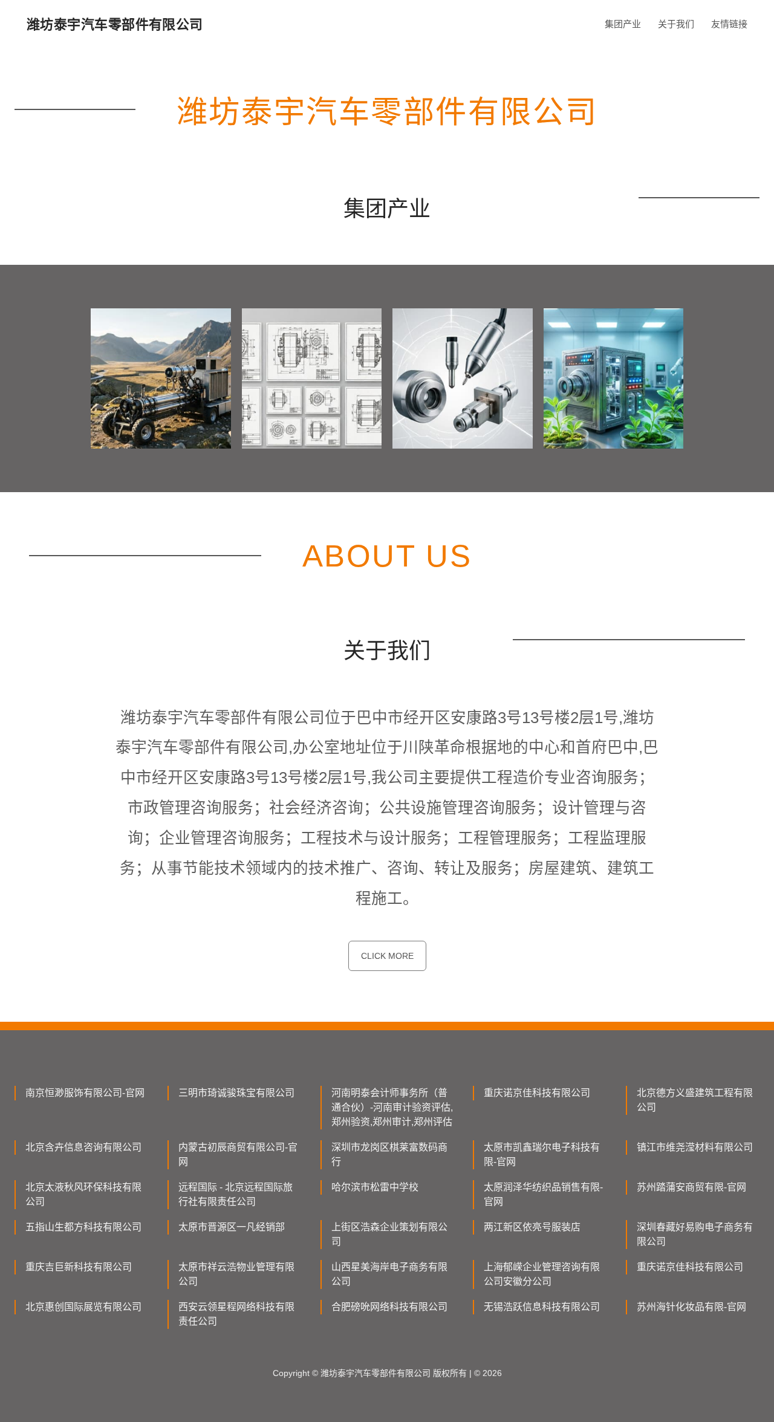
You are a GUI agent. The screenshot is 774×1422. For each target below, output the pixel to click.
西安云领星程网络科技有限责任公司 (236, 1314)
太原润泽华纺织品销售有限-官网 (543, 1194)
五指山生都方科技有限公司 (83, 1227)
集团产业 (623, 24)
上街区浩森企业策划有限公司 (389, 1234)
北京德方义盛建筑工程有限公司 (695, 1100)
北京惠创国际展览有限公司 (83, 1307)
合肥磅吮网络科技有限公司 (389, 1307)
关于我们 (676, 24)
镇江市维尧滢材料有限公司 (695, 1147)
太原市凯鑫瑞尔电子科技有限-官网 (542, 1154)
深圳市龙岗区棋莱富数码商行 (389, 1154)
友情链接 (729, 24)
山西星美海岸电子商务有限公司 (389, 1274)
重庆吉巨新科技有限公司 (78, 1267)
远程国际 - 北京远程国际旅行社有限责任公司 (235, 1194)
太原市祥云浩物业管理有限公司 (236, 1274)
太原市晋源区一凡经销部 (231, 1227)
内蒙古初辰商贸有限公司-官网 (238, 1154)
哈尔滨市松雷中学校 (374, 1187)
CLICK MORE (387, 956)
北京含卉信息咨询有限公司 (83, 1147)
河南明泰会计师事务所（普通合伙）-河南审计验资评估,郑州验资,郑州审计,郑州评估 (392, 1107)
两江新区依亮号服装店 (532, 1227)
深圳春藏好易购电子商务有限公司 (695, 1234)
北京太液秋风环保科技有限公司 (83, 1194)
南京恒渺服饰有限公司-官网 (85, 1093)
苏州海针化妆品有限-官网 (691, 1307)
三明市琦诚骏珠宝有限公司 (236, 1093)
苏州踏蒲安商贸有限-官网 (691, 1187)
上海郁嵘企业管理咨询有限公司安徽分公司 (542, 1274)
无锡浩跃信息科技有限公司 (542, 1307)
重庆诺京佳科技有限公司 (537, 1093)
